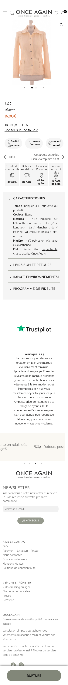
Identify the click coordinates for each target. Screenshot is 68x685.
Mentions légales (13, 563)
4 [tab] (41, 464)
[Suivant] (43, 87)
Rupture (34, 675)
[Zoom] (61, 25)
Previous (5, 157)
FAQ (5, 546)
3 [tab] (35, 464)
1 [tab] (24, 464)
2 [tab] (30, 464)
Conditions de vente (15, 559)
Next (63, 157)
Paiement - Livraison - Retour (21, 550)
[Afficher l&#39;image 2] (36, 88)
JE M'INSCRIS (30, 520)
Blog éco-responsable (16, 591)
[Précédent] (25, 87)
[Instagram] (21, 664)
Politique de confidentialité (19, 567)
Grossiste (8, 600)
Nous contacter (12, 555)
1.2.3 (41, 354)
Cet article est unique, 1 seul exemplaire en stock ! (34, 157)
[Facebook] (13, 664)
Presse (7, 595)
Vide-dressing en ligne (17, 587)
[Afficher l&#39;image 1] (32, 88)
